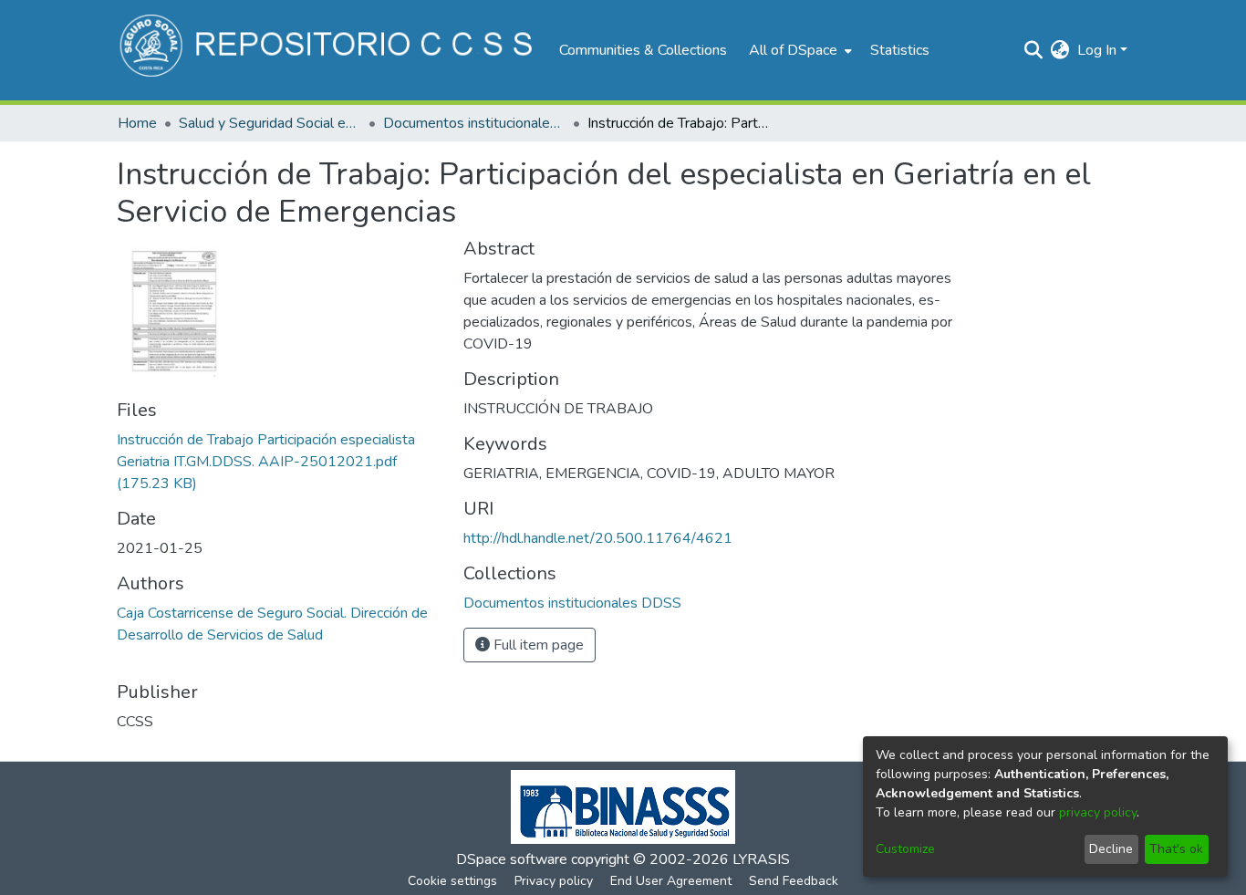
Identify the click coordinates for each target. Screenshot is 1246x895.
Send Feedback (793, 881)
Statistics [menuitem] (899, 50)
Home (137, 123)
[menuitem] (798, 50)
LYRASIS (761, 859)
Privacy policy (553, 881)
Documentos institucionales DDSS (474, 123)
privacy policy (1098, 812)
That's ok (1176, 849)
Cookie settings (452, 881)
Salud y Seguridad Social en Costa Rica (270, 123)
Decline (1111, 849)
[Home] (329, 50)
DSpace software (511, 859)
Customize (905, 849)
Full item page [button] (537, 645)
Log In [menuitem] (1096, 50)
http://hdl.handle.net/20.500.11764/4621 (597, 538)
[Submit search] (1034, 50)
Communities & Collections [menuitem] (643, 50)
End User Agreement (671, 881)
